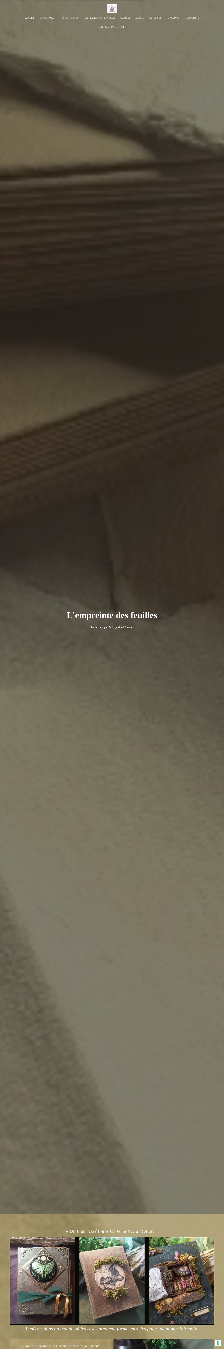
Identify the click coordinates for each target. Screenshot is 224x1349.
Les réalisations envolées (100, 18)
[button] (55, 18)
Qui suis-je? (155, 18)
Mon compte (192, 18)
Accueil (29, 18)
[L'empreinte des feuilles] (112, 8)
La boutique (47, 18)
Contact (125, 18)
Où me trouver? (70, 18)
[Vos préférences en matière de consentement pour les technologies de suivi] (218, 1343)
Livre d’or (173, 18)
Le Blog (139, 18)
